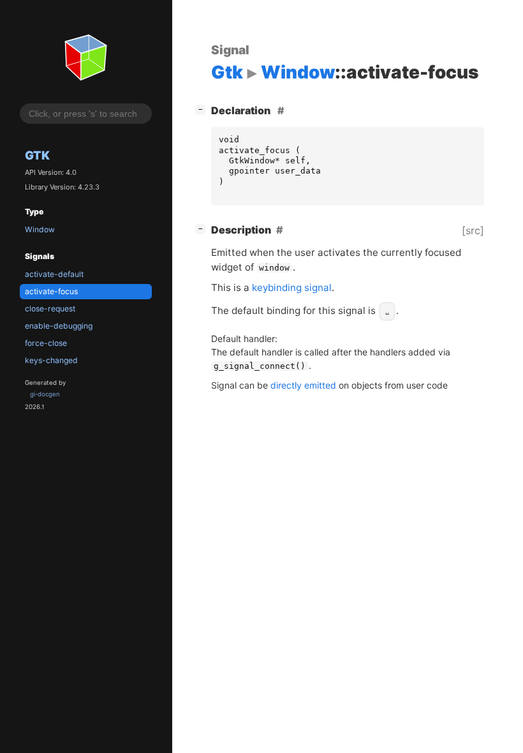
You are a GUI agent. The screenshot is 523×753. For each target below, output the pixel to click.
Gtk (37, 155)
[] (202, 109)
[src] (473, 230)
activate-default (54, 274)
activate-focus (51, 291)
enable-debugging (58, 326)
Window (40, 229)
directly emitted (303, 385)
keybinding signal (292, 287)
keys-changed (51, 360)
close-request (50, 308)
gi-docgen (45, 394)
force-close (46, 343)
